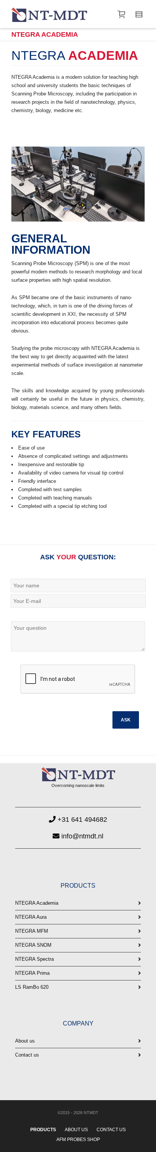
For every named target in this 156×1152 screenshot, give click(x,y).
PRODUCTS (43, 1129)
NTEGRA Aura (31, 917)
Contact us (27, 1055)
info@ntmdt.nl (81, 836)
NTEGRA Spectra (34, 959)
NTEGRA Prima (32, 973)
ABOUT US (76, 1129)
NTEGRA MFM (31, 931)
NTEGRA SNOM (33, 945)
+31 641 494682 (81, 819)
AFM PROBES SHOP (78, 1139)
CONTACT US (111, 1129)
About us (25, 1041)
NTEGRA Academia (36, 903)
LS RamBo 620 (31, 987)
